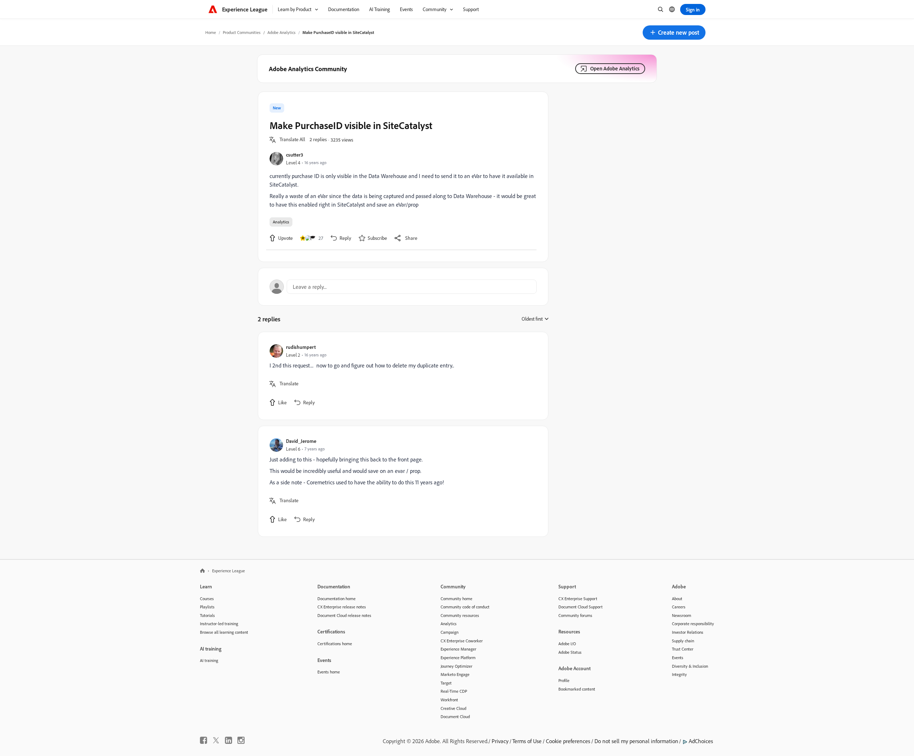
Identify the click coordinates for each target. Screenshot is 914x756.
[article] (401, 376)
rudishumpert (301, 347)
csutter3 (294, 155)
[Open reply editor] (403, 286)
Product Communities (242, 32)
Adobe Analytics (281, 32)
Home (210, 32)
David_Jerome (301, 441)
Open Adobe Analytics (614, 68)
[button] (674, 32)
